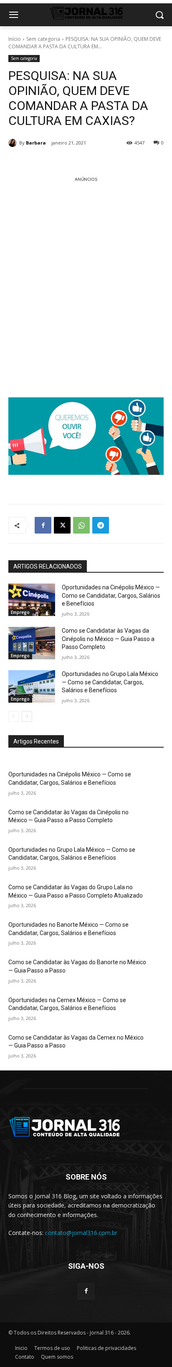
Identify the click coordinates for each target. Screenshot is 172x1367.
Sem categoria (43, 38)
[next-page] (27, 716)
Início (14, 38)
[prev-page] (13, 716)
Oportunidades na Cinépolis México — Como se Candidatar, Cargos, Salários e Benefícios (111, 595)
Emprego (20, 612)
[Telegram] (100, 525)
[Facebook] (43, 525)
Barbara (36, 143)
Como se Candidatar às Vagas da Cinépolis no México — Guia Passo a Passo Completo (108, 638)
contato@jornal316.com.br (81, 1233)
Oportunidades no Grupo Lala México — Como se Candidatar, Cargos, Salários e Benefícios (110, 682)
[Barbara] (13, 143)
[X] (62, 525)
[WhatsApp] (81, 525)
